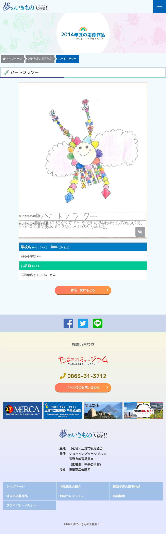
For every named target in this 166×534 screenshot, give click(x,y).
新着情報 (119, 496)
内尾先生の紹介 (70, 486)
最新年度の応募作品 (126, 486)
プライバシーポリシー (21, 505)
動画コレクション (72, 496)
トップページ (15, 486)
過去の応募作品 (17, 496)
